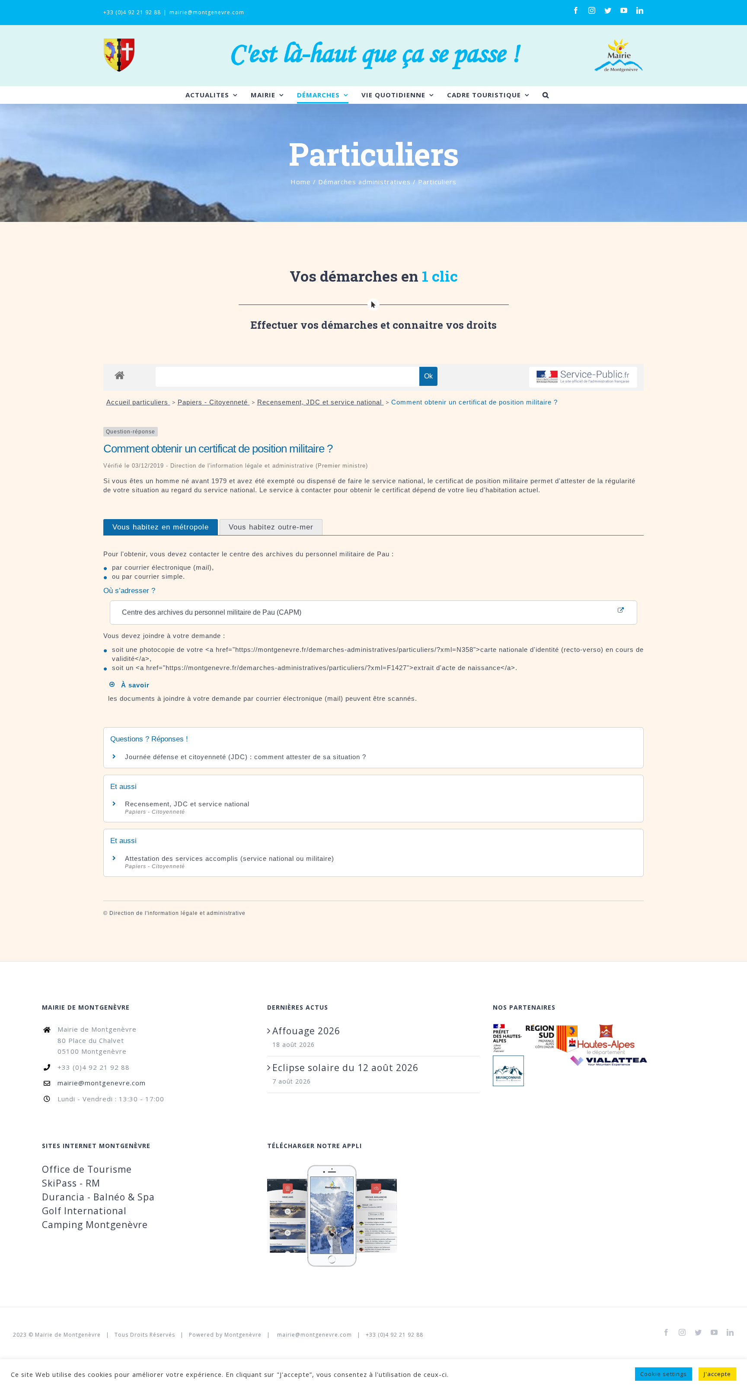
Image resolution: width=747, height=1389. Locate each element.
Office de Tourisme (87, 1169)
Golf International (84, 1211)
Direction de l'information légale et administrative (177, 913)
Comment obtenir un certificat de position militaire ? (474, 402)
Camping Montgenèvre (95, 1225)
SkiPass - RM (71, 1183)
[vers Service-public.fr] (583, 377)
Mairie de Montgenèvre (68, 1334)
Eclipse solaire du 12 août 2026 (345, 1068)
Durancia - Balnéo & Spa (98, 1197)
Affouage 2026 (306, 1031)
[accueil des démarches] (119, 375)
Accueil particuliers (138, 402)
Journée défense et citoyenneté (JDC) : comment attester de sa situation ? (245, 756)
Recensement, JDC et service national (320, 402)
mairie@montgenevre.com (206, 12)
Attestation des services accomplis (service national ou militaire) (229, 858)
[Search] (546, 94)
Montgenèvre (243, 1334)
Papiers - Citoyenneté (214, 402)
